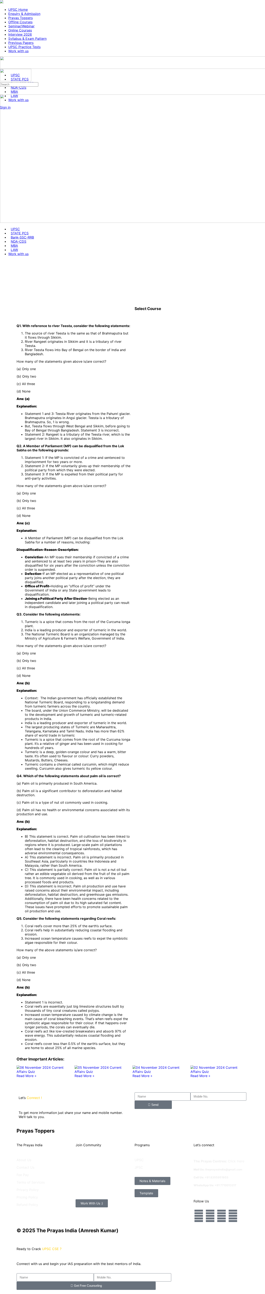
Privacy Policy (28, 1190)
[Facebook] (199, 1216)
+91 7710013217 (225, 1185)
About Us (24, 1160)
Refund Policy (27, 1205)
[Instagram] (210, 1216)
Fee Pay (23, 1175)
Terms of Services (31, 1182)
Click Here (236, 1161)
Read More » (26, 1076)
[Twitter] (221, 1216)
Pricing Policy (27, 1197)
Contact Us (25, 1167)
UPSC (139, 1160)
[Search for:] (19, 84)
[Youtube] (233, 1216)
